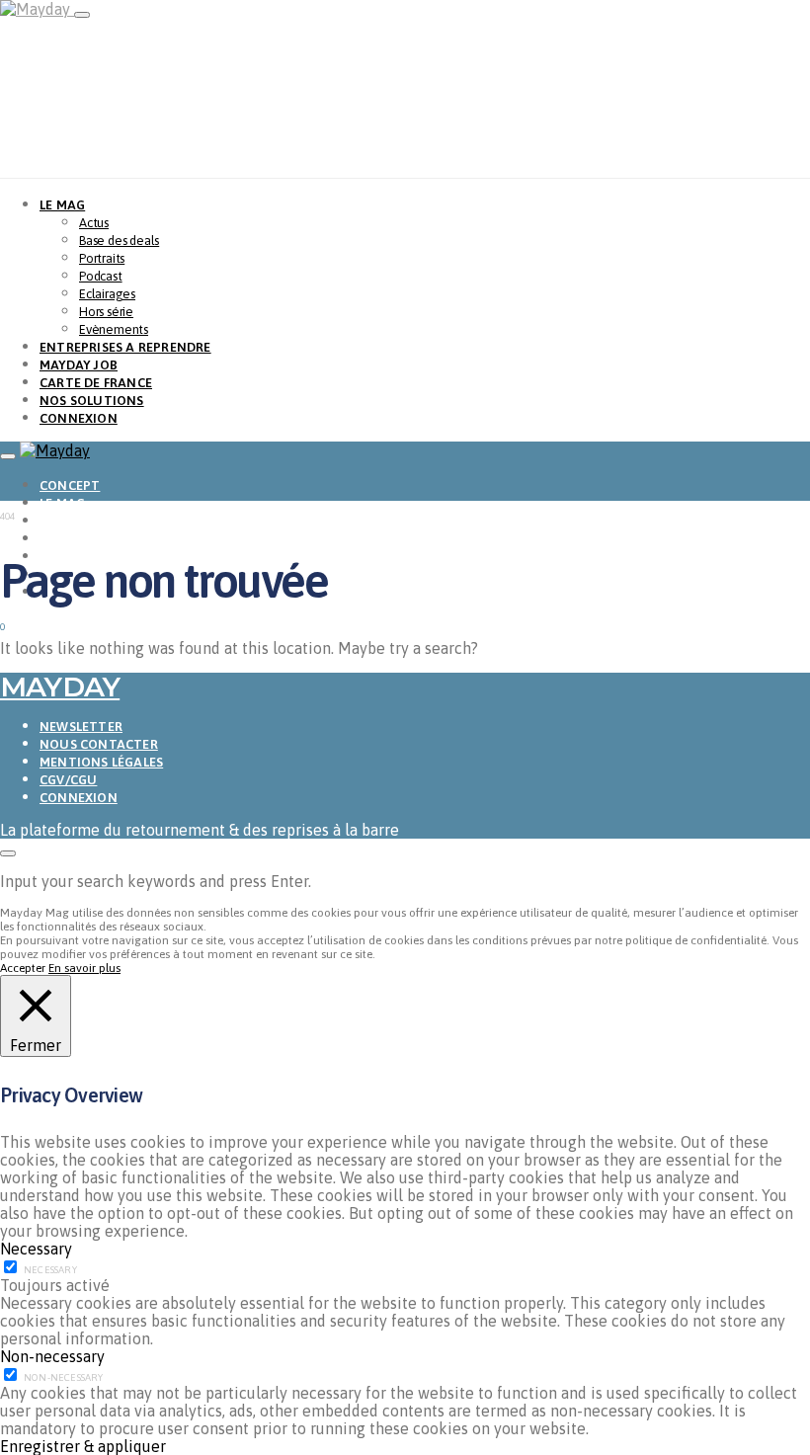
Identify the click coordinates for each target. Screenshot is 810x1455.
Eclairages (107, 293)
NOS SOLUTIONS (92, 400)
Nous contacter (99, 744)
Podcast (100, 276)
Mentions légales (101, 762)
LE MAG (62, 205)
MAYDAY (60, 686)
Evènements (113, 329)
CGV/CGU (68, 779)
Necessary (50, 1269)
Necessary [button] (36, 1248)
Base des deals (119, 240)
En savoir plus (84, 968)
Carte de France (96, 382)
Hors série (106, 311)
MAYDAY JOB (79, 365)
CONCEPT (70, 485)
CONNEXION (79, 418)
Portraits (101, 258)
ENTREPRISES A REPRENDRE (125, 347)
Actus (94, 222)
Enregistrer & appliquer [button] (83, 1446)
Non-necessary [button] (52, 1356)
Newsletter (81, 726)
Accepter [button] (22, 968)
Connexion (79, 797)
